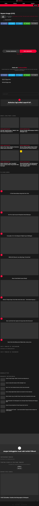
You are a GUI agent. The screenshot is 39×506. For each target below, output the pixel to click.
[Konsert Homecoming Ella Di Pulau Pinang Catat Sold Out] (3, 406)
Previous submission (11, 51)
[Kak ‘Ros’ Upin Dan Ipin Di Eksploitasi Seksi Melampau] (19, 203)
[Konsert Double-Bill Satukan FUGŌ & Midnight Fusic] (29, 122)
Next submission (28, 51)
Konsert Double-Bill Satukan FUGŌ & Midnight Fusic (16, 382)
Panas (24, 3)
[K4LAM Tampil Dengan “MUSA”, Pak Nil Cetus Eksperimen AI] (10, 122)
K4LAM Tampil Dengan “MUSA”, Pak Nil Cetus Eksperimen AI (10, 131)
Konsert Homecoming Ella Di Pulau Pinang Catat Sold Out (17, 405)
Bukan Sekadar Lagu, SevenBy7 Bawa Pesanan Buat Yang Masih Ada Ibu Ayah (10, 164)
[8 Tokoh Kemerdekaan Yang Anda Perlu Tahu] (19, 182)
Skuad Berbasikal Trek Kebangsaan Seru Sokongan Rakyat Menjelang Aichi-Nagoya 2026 (29, 164)
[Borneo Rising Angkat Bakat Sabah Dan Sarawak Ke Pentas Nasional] (29, 139)
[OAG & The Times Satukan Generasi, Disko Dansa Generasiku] (10, 139)
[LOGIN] (31, 5)
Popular (15, 3)
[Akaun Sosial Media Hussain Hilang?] (19, 267)
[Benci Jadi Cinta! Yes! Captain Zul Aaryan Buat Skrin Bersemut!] (19, 309)
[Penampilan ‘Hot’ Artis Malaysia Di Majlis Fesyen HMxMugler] (19, 224)
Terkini (6, 3)
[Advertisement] (18, 8)
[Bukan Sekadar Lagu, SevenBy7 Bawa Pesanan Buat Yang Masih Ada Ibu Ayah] (10, 155)
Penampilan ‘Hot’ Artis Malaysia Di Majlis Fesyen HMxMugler (19, 235)
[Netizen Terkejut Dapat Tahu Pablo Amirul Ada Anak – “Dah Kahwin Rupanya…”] (19, 288)
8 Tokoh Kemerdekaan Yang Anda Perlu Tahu (19, 193)
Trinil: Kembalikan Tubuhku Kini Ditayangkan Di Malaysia (14, 497)
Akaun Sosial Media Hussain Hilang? (19, 278)
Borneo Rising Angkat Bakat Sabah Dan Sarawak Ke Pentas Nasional (28, 147)
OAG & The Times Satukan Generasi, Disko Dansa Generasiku (10, 147)
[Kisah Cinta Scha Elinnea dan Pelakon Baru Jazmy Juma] (19, 330)
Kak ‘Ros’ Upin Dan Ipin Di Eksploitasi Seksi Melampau (19, 214)
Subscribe (19, 468)
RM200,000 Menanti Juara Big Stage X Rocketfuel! (19, 257)
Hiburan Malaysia (7, 145)
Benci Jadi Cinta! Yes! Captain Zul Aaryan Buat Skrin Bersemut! (19, 320)
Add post (36, 5)
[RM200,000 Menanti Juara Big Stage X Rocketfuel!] (19, 246)
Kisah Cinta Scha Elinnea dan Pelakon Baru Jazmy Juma (19, 342)
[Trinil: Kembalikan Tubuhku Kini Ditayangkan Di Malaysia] (19, 484)
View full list (19, 54)
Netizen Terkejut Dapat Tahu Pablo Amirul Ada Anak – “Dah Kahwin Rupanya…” (19, 299)
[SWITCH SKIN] (27, 5)
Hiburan (2, 145)
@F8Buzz (19, 466)
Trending (32, 3)
